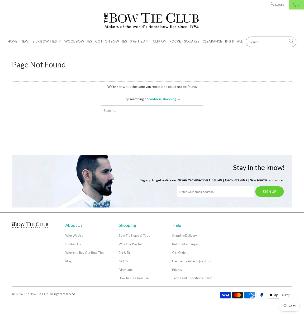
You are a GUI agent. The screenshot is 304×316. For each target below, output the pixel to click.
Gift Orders (180, 253)
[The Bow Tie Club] (152, 20)
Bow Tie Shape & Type (134, 235)
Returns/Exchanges (185, 244)
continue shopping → (164, 99)
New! (25, 41)
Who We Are (74, 235)
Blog (68, 261)
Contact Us (73, 244)
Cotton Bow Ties (111, 41)
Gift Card (125, 261)
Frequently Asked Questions (192, 261)
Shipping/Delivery (184, 235)
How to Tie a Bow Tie (134, 278)
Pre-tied (137, 41)
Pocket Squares (184, 41)
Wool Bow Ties (78, 41)
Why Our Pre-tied (131, 244)
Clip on (159, 41)
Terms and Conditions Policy (192, 278)
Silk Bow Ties (45, 41)
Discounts (126, 270)
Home (13, 41)
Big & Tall (234, 41)
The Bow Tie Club (36, 294)
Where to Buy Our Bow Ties (84, 253)
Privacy (177, 270)
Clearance (212, 41)
